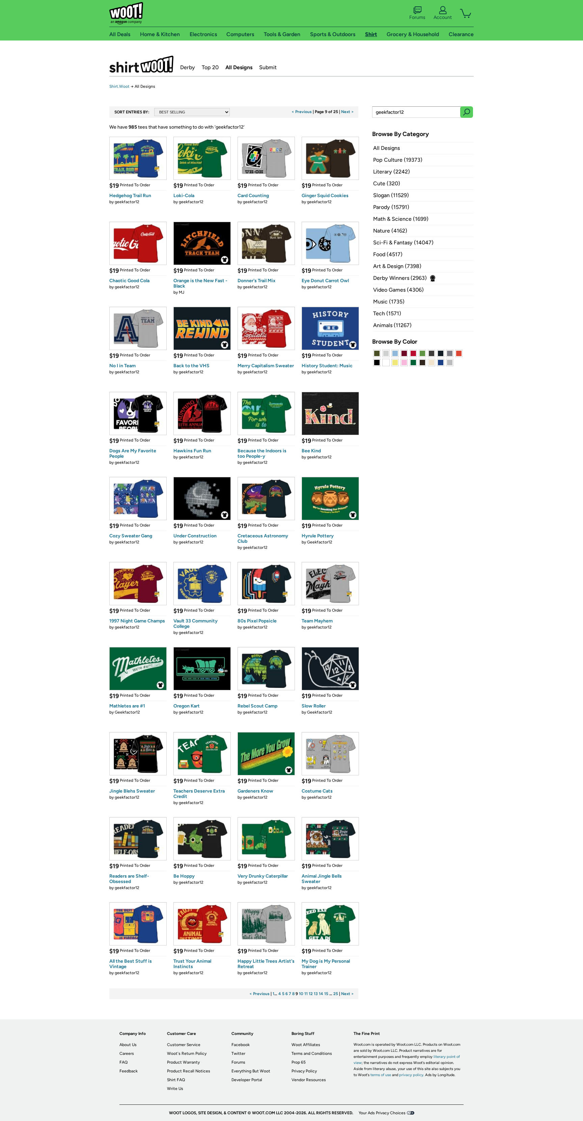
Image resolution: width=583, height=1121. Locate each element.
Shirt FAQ (176, 1079)
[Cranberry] (404, 353)
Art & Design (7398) (397, 266)
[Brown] (422, 362)
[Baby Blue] (395, 353)
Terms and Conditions (312, 1053)
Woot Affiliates (306, 1044)
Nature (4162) (390, 231)
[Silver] (386, 353)
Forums (417, 17)
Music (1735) (389, 301)
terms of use (380, 1075)
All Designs (238, 67)
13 (316, 993)
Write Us (175, 1088)
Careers (126, 1053)
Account (443, 17)
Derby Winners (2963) (400, 278)
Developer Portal (246, 1079)
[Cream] (431, 362)
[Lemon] (395, 362)
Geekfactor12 (319, 542)
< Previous (302, 111)
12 (311, 993)
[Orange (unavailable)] (459, 353)
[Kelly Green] (413, 362)
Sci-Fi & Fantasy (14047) (403, 242)
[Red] (413, 353)
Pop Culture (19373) (397, 160)
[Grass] (422, 353)
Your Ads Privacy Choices (382, 1113)
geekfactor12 (127, 201)
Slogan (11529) (391, 195)
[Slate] (449, 353)
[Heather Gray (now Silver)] (449, 362)
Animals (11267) (392, 325)
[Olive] (377, 353)
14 (321, 993)
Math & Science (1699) (400, 219)
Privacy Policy (304, 1071)
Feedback (128, 1071)
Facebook (240, 1044)
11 (306, 993)
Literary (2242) (391, 171)
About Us (128, 1044)
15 (326, 993)
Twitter (238, 1053)
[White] (386, 362)
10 (301, 993)
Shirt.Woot (141, 64)
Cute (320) (386, 183)
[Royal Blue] (440, 362)
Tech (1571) (387, 313)
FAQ (123, 1062)
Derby (187, 67)
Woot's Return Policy (186, 1053)
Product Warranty (183, 1062)
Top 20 (210, 67)
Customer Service (183, 1044)
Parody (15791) (391, 207)
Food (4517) (387, 254)
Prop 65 (299, 1062)
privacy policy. (411, 1075)
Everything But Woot (250, 1071)
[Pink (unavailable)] (404, 362)
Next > (347, 111)
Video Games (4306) (398, 290)
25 (335, 993)
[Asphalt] (431, 353)
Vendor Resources (309, 1079)
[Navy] (440, 353)
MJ (181, 292)
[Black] (377, 362)
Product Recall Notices (188, 1071)
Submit (268, 67)
